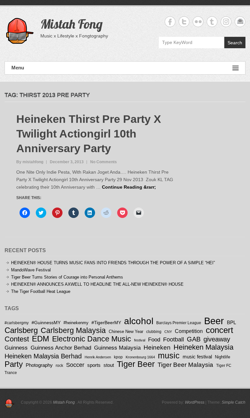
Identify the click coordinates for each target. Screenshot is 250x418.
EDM (40, 338)
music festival (197, 356)
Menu (17, 67)
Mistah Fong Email (240, 21)
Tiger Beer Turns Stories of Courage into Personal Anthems (67, 277)
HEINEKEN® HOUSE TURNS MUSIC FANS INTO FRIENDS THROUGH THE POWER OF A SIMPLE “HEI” (113, 262)
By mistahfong (29, 162)
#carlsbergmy (17, 323)
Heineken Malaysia (203, 347)
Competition (189, 331)
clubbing (153, 331)
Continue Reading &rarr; (129, 187)
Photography (39, 365)
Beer (214, 320)
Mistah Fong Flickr (198, 21)
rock (59, 365)
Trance (11, 372)
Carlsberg (21, 330)
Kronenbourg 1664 (140, 357)
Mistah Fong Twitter (184, 21)
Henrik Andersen (98, 357)
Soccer (75, 365)
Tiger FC (223, 365)
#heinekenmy (76, 322)
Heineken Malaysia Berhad (43, 356)
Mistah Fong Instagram (226, 21)
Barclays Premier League (178, 323)
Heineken (157, 347)
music (169, 355)
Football (173, 339)
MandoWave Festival (31, 269)
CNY (168, 332)
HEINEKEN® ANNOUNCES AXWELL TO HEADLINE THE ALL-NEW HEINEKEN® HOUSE (97, 284)
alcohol (138, 321)
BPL (231, 322)
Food (154, 340)
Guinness (16, 347)
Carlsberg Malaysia (73, 330)
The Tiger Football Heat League (40, 291)
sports (94, 365)
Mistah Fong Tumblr (212, 21)
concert (219, 330)
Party (14, 364)
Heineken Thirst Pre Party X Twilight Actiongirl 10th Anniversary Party (88, 133)
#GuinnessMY (46, 322)
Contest (17, 339)
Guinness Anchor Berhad (61, 348)
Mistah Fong (71, 24)
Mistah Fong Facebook (170, 21)
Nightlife (222, 357)
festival (139, 340)
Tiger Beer (136, 364)
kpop (118, 357)
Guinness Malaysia (117, 347)
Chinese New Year (126, 331)
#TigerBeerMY (106, 322)
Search (235, 42)
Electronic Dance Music (91, 339)
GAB (194, 339)
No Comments (103, 162)
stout (109, 365)
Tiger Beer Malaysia (185, 364)
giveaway (216, 339)
